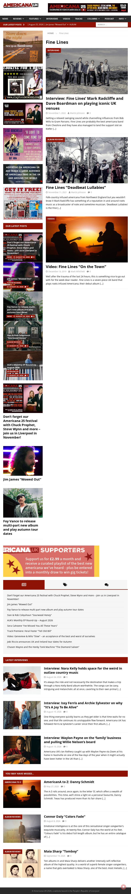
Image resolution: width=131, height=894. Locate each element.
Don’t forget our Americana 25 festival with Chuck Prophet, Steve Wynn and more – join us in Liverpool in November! (22, 248)
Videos (66, 18)
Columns (92, 18)
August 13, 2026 (53, 746)
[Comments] (106, 584)
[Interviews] (22, 680)
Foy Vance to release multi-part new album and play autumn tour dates (21, 309)
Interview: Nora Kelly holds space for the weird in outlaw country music (83, 670)
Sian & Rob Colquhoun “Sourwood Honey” (18, 336)
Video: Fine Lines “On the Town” (76, 266)
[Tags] (65, 584)
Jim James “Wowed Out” (19, 278)
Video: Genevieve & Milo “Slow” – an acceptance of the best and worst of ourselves (51, 636)
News (5, 18)
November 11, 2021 (57, 192)
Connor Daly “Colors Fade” (64, 816)
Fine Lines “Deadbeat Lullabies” (76, 187)
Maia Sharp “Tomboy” (61, 851)
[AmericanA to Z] (22, 794)
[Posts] (24, 584)
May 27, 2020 (52, 786)
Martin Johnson (77, 113)
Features (34, 18)
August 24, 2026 (53, 677)
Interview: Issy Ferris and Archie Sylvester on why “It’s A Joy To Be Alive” (83, 705)
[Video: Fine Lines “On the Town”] (87, 239)
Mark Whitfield (78, 271)
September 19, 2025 (55, 855)
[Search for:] (112, 24)
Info (121, 18)
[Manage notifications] (123, 887)
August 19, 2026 (53, 711)
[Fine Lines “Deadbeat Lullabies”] (87, 160)
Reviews (17, 18)
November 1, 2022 (57, 113)
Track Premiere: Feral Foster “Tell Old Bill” (29, 631)
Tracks (78, 18)
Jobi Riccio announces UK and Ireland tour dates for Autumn (39, 641)
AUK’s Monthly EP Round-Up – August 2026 (22, 366)
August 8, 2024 (53, 821)
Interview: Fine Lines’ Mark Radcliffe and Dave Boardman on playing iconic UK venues (84, 103)
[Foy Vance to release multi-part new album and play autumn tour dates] (23, 503)
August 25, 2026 (23, 257)
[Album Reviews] (22, 828)
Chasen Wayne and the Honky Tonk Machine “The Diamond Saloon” (43, 646)
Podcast (109, 18)
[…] (54, 128)
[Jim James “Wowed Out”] (23, 277)
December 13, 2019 (57, 271)
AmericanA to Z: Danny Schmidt (69, 782)
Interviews (52, 18)
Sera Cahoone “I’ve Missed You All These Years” (32, 625)
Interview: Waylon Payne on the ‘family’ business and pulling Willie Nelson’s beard (82, 740)
